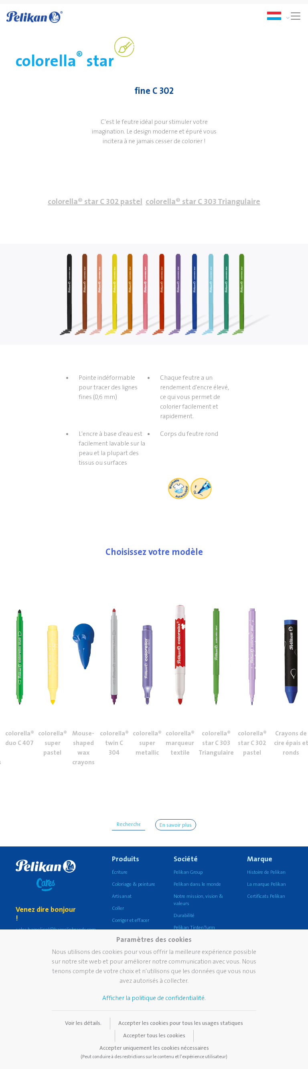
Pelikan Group (188, 872)
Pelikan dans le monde (197, 884)
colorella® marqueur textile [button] (180, 743)
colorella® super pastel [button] (52, 743)
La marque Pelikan (266, 884)
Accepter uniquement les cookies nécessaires (154, 1052)
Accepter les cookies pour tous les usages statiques (180, 1023)
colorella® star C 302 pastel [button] (95, 201)
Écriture (120, 872)
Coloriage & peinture (133, 884)
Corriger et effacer (130, 920)
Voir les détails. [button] (83, 1023)
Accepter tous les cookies (154, 1036)
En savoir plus (176, 825)
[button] (19, 645)
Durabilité (184, 915)
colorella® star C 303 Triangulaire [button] (203, 201)
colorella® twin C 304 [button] (114, 743)
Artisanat (122, 896)
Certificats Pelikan (266, 896)
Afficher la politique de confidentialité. (154, 998)
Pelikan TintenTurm (194, 927)
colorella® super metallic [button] (147, 743)
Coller (118, 908)
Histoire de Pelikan (266, 872)
